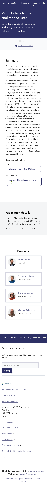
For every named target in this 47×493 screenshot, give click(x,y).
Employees (7, 434)
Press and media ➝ (10, 428)
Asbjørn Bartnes (37, 471)
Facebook (29, 479)
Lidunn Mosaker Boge (29, 474)
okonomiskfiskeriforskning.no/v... (23, 180)
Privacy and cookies (10, 445)
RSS (3, 457)
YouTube (23, 482)
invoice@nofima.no (10, 402)
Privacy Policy (7, 440)
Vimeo (37, 479)
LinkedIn (9, 479)
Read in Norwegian (25, 45)
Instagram (18, 479)
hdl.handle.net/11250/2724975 (22, 169)
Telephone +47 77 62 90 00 (14, 390)
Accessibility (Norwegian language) (17, 451)
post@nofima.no (9, 396)
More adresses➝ (9, 422)
